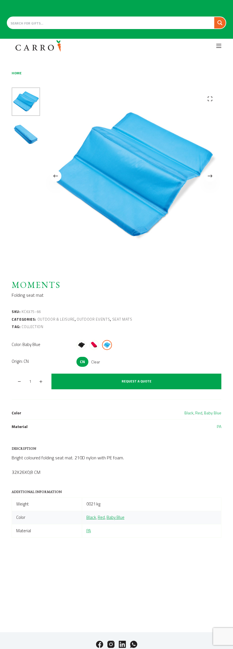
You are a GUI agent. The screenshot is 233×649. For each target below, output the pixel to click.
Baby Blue (212, 413)
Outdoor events (93, 319)
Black (189, 413)
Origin (20, 361)
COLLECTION (32, 326)
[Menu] (218, 45)
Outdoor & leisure (56, 319)
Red (198, 413)
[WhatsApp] (133, 644)
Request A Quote (136, 381)
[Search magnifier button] (220, 22)
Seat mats (122, 319)
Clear (95, 362)
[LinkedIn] (122, 644)
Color (26, 344)
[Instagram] (111, 644)
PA (219, 426)
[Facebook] (99, 644)
